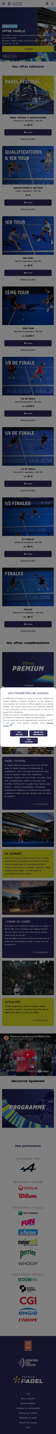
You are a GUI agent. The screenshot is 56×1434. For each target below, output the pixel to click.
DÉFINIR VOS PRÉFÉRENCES (38, 733)
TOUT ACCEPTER (29, 740)
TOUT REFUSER (19, 733)
